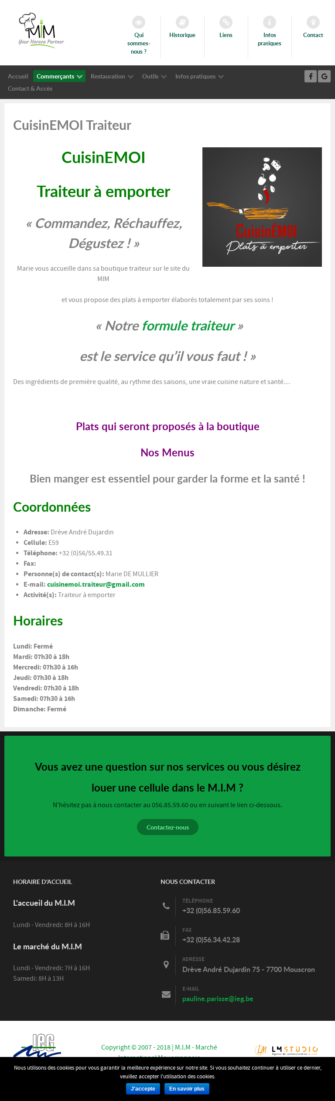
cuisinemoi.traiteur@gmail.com (96, 584)
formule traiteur (187, 325)
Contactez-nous (168, 826)
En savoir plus (187, 1089)
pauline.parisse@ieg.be (217, 998)
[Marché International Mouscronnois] (41, 30)
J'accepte (143, 1089)
